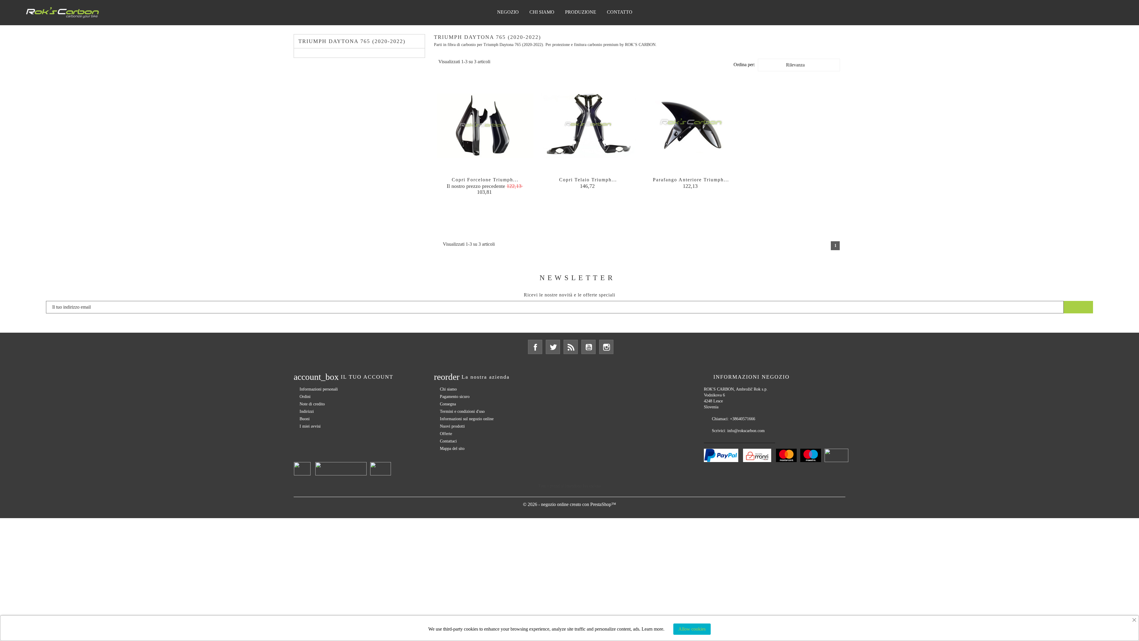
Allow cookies (692, 629)
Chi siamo (541, 12)
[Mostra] (485, 205)
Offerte (446, 433)
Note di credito (312, 404)
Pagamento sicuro (455, 396)
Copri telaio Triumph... (588, 179)
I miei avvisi (310, 426)
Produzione (580, 12)
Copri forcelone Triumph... (485, 179)
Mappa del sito (452, 448)
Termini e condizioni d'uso (462, 411)
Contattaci (448, 441)
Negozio (508, 12)
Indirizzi (307, 411)
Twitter (553, 347)
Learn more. (653, 629)
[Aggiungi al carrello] (571, 205)
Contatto (619, 12)
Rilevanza (811, 66)
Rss (571, 347)
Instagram (606, 347)
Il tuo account (367, 377)
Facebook (535, 347)
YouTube (588, 347)
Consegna (448, 404)
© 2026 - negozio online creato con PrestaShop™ (569, 504)
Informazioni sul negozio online (467, 419)
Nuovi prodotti (452, 426)
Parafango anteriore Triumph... (691, 179)
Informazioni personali (319, 389)
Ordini (305, 396)
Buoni (305, 419)
